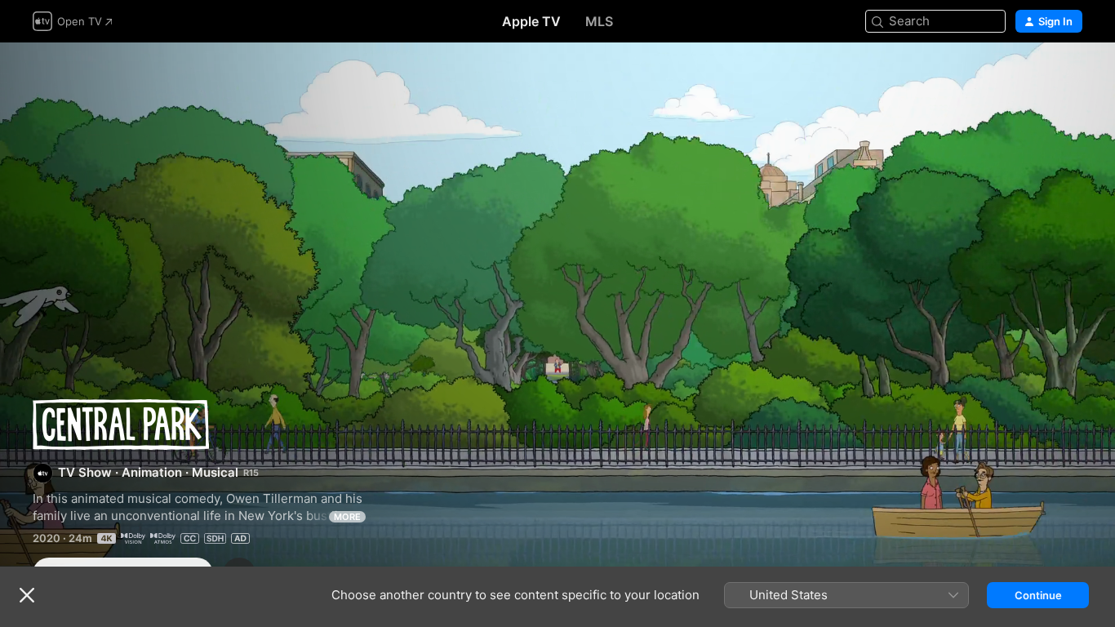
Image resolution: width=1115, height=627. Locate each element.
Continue (1038, 595)
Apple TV (531, 21)
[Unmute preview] (1070, 74)
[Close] (27, 595)
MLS (599, 21)
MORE (347, 516)
